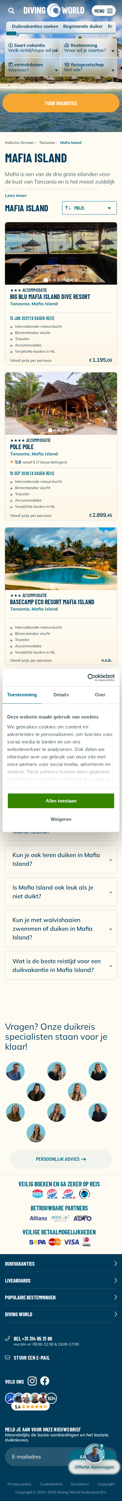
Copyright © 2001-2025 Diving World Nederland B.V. (61, 1492)
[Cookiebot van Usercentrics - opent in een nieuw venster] (88, 678)
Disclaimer (79, 1484)
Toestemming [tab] (22, 694)
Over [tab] (100, 694)
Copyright (106, 1484)
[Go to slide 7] (72, 280)
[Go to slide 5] (63, 280)
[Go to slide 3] (54, 280)
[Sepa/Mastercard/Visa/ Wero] (61, 1242)
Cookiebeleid (51, 1484)
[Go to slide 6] (67, 280)
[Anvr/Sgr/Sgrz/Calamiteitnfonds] (61, 1194)
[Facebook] (44, 1381)
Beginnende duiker (83, 26)
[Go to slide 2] (50, 280)
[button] (11, 10)
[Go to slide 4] (59, 280)
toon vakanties (61, 103)
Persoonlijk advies (57, 1159)
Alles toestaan (61, 800)
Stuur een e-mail (32, 1357)
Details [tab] (61, 694)
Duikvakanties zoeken (35, 26)
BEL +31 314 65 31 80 (33, 1338)
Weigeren (61, 819)
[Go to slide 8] (76, 280)
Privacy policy (19, 1484)
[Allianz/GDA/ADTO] (61, 1218)
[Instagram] (32, 1381)
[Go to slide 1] (46, 280)
